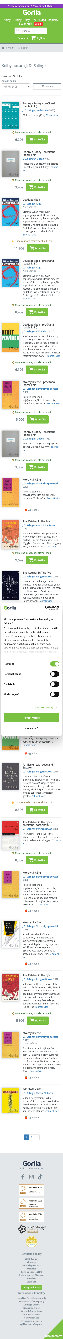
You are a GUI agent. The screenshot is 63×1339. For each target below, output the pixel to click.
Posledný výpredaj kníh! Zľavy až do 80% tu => (31, 5)
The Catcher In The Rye (37, 572)
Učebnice (31, 1268)
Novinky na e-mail (31, 1308)
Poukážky (31, 1278)
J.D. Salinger (29, 203)
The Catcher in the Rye (36, 521)
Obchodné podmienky (31, 1311)
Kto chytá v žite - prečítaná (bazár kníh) (39, 383)
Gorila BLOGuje (31, 1259)
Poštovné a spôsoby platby (31, 1301)
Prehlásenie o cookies (31, 1321)
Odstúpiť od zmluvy (32, 1287)
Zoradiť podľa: (9, 80)
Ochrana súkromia (31, 1314)
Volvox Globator (44, 1093)
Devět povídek (31, 199)
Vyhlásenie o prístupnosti (31, 1324)
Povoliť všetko (31, 717)
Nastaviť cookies (31, 1317)
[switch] (54, 674)
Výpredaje (31, 1262)
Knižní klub (42, 110)
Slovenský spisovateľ (47, 388)
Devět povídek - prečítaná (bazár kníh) (38, 262)
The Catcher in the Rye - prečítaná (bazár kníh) (37, 823)
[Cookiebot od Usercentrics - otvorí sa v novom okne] (45, 608)
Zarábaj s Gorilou (31, 1304)
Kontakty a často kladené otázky (31, 1298)
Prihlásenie (23, 38)
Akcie (38, 24)
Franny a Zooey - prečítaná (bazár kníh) (39, 105)
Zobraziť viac (53, 115)
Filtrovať (49, 86)
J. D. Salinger (22, 47)
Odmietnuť (31, 728)
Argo (38, 203)
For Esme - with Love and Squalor (38, 766)
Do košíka (39, 139)
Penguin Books (44, 576)
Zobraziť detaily (44, 707)
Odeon (40, 158)
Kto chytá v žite (32, 479)
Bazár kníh (25, 23)
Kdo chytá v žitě (32, 1089)
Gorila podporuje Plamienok (31, 1275)
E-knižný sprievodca (31, 1265)
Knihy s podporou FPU (31, 1272)
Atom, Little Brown (46, 525)
